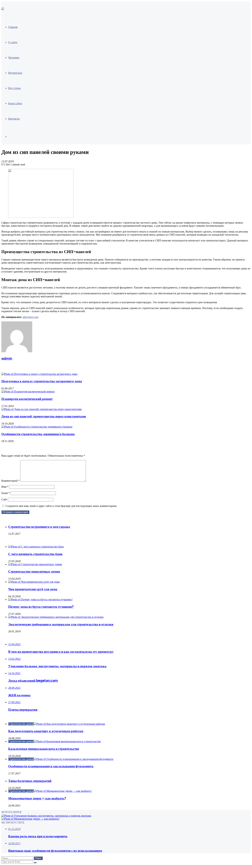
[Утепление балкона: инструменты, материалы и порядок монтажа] (46, 815)
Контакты (14, 118)
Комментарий (10, 480)
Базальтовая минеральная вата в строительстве (43, 748)
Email (5, 493)
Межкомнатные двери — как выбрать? (37, 798)
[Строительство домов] (2, 9)
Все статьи (14, 88)
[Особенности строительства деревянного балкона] (36, 426)
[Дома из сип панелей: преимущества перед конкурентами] (41, 409)
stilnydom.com (30, 317)
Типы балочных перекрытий (29, 781)
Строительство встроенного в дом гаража (39, 526)
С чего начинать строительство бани (35, 554)
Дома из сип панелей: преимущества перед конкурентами (43, 416)
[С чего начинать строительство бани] (36, 546)
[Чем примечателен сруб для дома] (34, 581)
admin (6, 358)
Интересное (15, 72)
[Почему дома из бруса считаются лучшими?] (40, 599)
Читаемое (13, 57)
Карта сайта (15, 103)
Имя (4, 486)
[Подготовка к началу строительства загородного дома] (39, 374)
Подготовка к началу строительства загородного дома (41, 381)
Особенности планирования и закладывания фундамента (50, 766)
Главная (12, 27)
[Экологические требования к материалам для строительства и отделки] (56, 617)
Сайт (4, 499)
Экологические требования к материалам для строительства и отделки (60, 624)
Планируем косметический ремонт (27, 399)
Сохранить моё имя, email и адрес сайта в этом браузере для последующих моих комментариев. (61, 505)
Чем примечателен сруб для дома (32, 589)
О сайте (12, 42)
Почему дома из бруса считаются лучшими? (41, 606)
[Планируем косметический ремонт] (28, 391)
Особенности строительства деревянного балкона (38, 434)
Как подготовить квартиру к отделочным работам (45, 731)
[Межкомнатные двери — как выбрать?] (30, 818)
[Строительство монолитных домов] (35, 564)
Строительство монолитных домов (34, 571)
